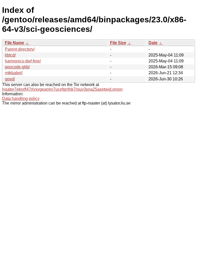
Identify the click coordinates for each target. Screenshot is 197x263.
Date (153, 43)
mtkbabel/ (14, 73)
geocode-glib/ (17, 67)
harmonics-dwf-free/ (23, 61)
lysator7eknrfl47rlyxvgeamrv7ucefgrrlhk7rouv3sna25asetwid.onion (62, 89)
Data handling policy (21, 98)
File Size (118, 43)
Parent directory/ (20, 49)
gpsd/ (10, 79)
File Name (14, 43)
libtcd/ (10, 55)
